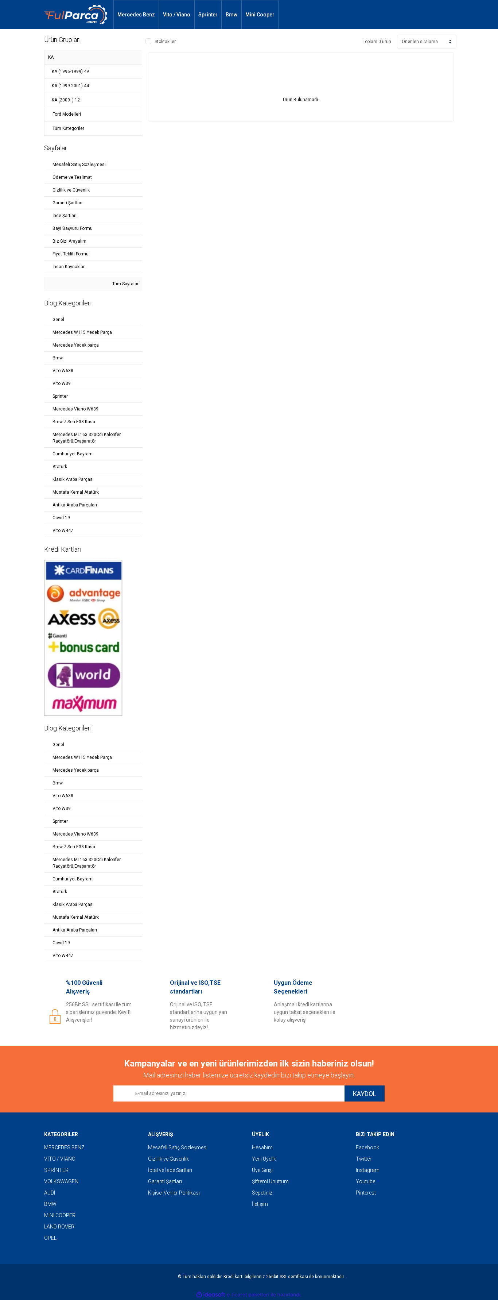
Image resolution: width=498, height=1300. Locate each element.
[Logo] (76, 15)
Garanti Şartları (165, 1181)
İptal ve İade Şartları (170, 1170)
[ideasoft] (210, 1294)
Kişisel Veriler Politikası (174, 1193)
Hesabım (262, 1147)
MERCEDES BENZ (64, 1147)
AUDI (49, 1193)
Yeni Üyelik (264, 1159)
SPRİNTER (56, 1170)
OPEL (50, 1238)
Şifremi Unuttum (270, 1181)
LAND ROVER (59, 1227)
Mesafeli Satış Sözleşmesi (177, 1147)
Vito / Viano (176, 15)
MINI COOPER (59, 1215)
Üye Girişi (262, 1170)
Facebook (367, 1147)
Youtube (365, 1181)
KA (51, 57)
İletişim (260, 1204)
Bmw (231, 15)
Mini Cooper (260, 15)
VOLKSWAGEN (61, 1181)
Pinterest (366, 1193)
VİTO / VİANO (59, 1159)
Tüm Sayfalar (125, 283)
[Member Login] (421, 14)
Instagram (368, 1170)
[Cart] (443, 14)
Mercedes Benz (136, 15)
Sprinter (208, 15)
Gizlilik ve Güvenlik (168, 1159)
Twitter (363, 1159)
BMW (50, 1204)
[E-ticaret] (248, 1295)
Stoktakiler (165, 41)
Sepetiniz (262, 1193)
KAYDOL (364, 1094)
